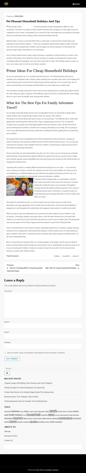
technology (77, 418)
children (26, 411)
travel (13, 421)
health (12, 415)
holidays (57, 256)
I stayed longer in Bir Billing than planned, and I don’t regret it (28, 383)
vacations (41, 422)
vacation (33, 421)
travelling (26, 422)
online (44, 418)
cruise (36, 411)
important (57, 415)
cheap (21, 411)
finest (64, 411)
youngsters (58, 422)
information (8, 418)
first (67, 411)
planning (55, 418)
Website (7, 342)
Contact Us (8, 440)
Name (7, 322)
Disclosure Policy (10, 436)
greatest (76, 411)
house (24, 415)
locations (30, 418)
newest (40, 418)
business (15, 411)
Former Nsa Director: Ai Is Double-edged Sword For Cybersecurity (29, 392)
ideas (51, 414)
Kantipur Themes (52, 470)
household (66, 256)
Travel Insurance (12, 256)
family (53, 410)
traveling (20, 422)
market (35, 418)
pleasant (75, 256)
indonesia (75, 415)
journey (18, 418)
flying (70, 411)
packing (49, 418)
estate (47, 411)
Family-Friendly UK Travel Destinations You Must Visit (24, 388)
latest (25, 418)
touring (6, 422)
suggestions (65, 418)
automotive (7, 411)
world (52, 422)
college (31, 411)
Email (7, 332)
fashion (60, 411)
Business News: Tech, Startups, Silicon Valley (21, 397)
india (70, 415)
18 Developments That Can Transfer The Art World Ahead (25, 401)
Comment (8, 291)
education (41, 411)
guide (6, 415)
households (44, 415)
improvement (64, 415)
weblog (47, 422)
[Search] (7, 373)
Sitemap (7, 431)
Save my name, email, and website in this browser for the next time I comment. (36, 353)
